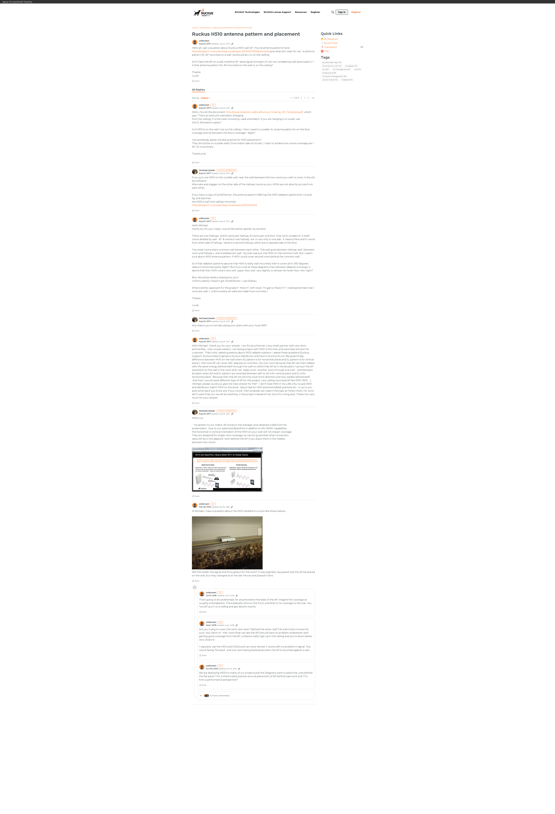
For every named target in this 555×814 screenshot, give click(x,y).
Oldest (205, 98)
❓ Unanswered (342, 47)
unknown (204, 41)
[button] (227, 470)
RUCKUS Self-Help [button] (331, 62)
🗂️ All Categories (329, 39)
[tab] (198, 89)
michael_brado (207, 170)
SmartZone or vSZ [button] (331, 66)
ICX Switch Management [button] (334, 76)
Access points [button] (329, 73)
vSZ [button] (357, 69)
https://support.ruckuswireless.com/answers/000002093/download (230, 51)
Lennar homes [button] (329, 80)
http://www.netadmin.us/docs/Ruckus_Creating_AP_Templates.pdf (264, 112)
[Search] (332, 12)
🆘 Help (325, 51)
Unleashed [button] (347, 80)
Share (195, 81)
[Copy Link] (232, 43)
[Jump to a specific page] (312, 98)
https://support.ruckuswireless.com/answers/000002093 (224, 205)
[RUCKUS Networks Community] (203, 12)
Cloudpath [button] (351, 66)
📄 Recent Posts (329, 43)
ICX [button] (325, 69)
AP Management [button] (341, 69)
